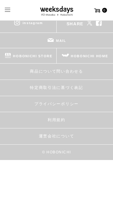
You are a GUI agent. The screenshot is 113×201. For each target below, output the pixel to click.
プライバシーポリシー (56, 104)
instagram (33, 23)
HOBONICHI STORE (32, 56)
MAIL (61, 40)
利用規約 (56, 120)
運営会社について (56, 136)
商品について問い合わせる (56, 71)
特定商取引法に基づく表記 (56, 87)
